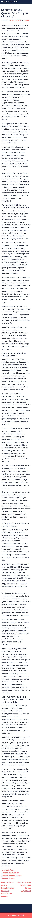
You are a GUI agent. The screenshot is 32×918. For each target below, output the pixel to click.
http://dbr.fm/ (7, 870)
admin (26, 20)
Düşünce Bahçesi (9, 1)
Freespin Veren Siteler (10, 873)
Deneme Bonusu (8, 878)
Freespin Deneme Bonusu (12, 875)
